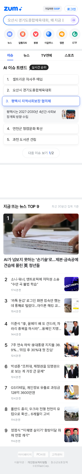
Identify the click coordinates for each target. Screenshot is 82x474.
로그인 (71, 9)
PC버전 (41, 454)
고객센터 (57, 454)
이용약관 (19, 462)
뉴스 (26, 55)
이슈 (10, 55)
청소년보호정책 (59, 462)
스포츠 (69, 55)
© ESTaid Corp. (41, 466)
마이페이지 (25, 454)
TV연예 (46, 55)
